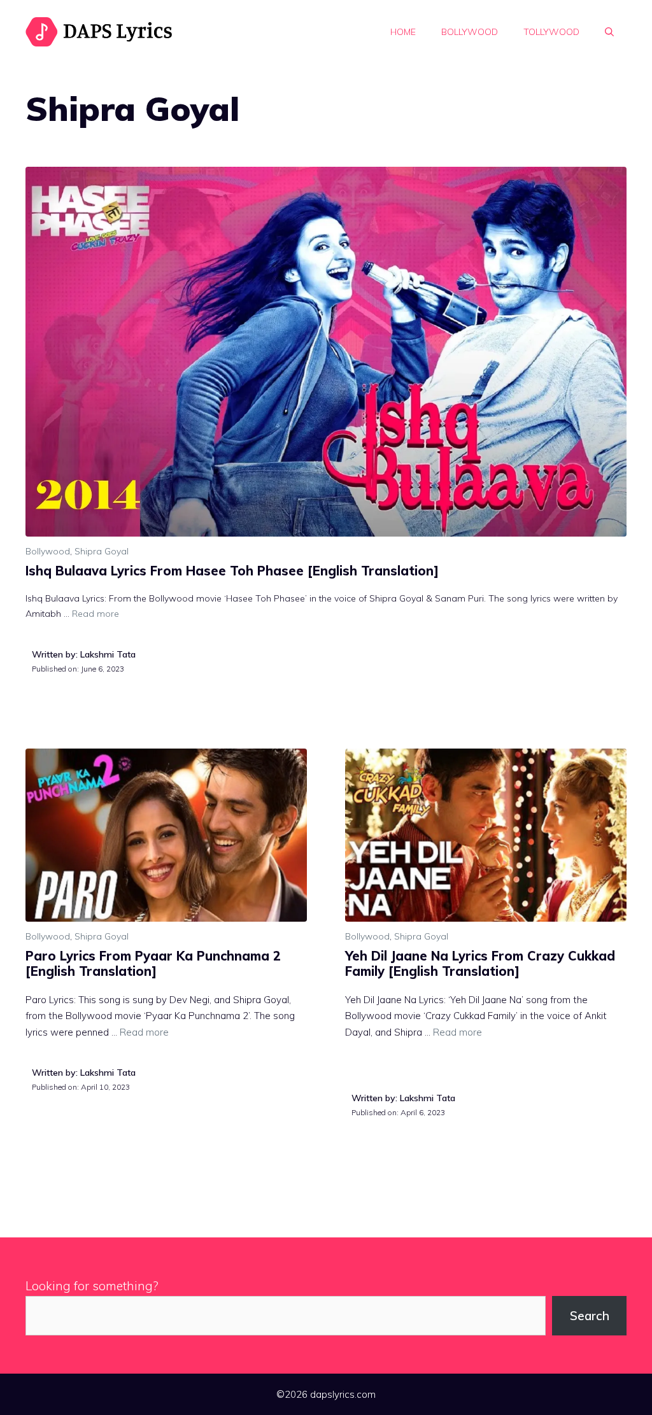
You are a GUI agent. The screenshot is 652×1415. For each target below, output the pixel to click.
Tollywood (551, 32)
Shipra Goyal (101, 551)
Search (589, 1315)
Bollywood (469, 32)
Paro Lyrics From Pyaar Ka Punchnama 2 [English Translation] (153, 963)
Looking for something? (92, 1285)
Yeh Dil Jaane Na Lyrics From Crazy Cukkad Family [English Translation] (480, 963)
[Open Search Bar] (609, 32)
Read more (95, 613)
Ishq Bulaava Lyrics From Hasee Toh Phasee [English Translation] (232, 571)
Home (403, 32)
